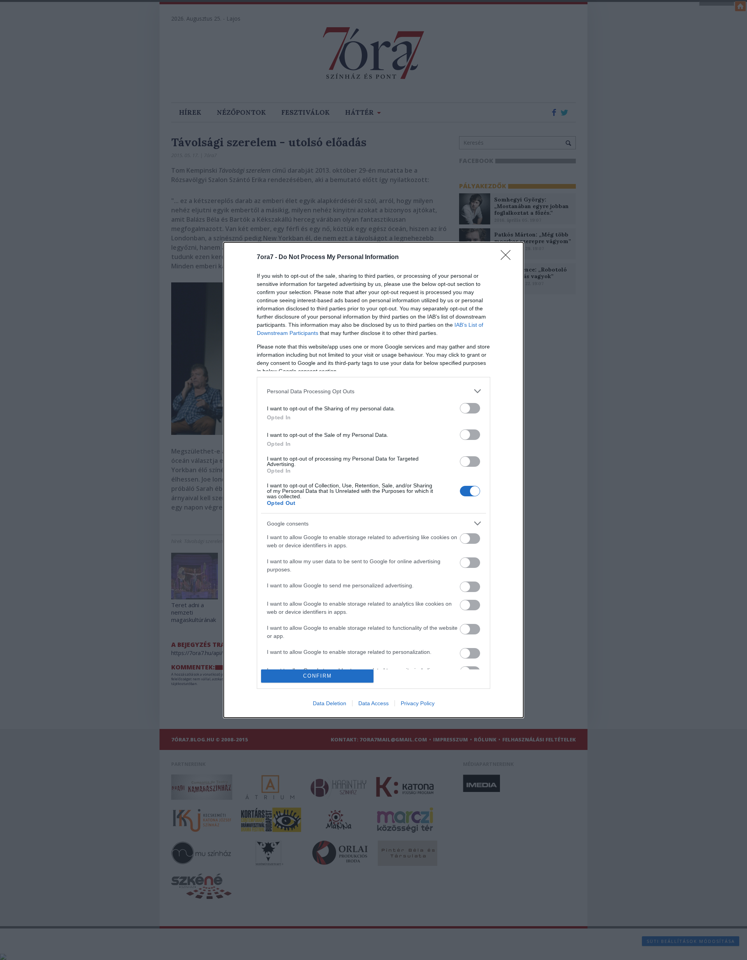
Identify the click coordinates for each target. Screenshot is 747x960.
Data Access (373, 703)
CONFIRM (317, 676)
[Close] (508, 257)
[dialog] (373, 479)
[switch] (470, 408)
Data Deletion (329, 703)
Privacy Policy (418, 703)
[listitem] (373, 391)
